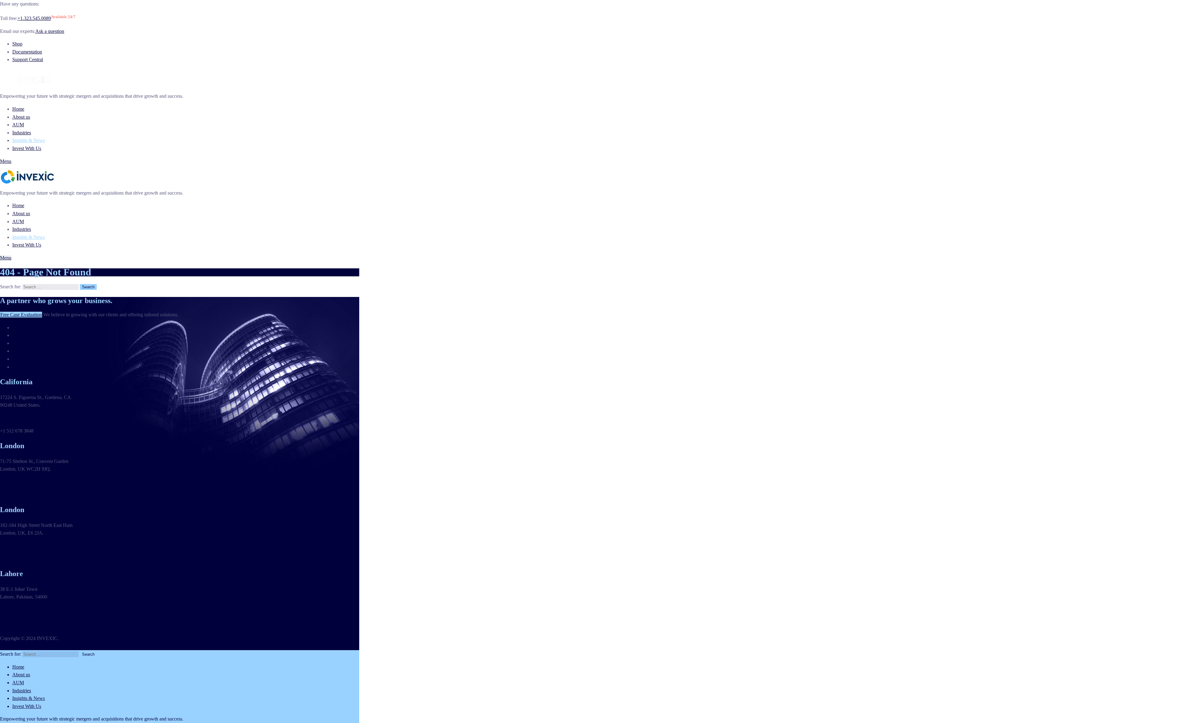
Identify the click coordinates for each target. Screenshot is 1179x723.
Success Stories (27, 351)
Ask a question (49, 31)
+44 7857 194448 (17, 558)
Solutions (21, 335)
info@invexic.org (17, 418)
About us (21, 117)
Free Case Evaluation (21, 314)
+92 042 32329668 (18, 622)
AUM (18, 124)
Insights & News (28, 140)
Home (18, 109)
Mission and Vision (31, 343)
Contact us (22, 366)
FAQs (18, 359)
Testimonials (24, 327)
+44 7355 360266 (17, 494)
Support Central (27, 59)
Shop (17, 43)
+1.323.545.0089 (34, 18)
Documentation (27, 51)
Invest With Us (26, 148)
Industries (21, 132)
